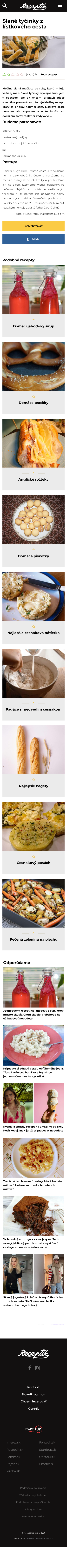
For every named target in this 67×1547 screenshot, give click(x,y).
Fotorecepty (48, 74)
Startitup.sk (47, 1449)
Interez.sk (13, 1442)
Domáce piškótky (33, 556)
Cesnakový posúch (33, 863)
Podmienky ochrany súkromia (33, 1502)
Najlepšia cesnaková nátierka (33, 633)
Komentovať (34, 226)
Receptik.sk (15, 1449)
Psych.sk (13, 1464)
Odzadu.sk (47, 1457)
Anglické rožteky (33, 479)
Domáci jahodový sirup (33, 326)
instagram (46, 213)
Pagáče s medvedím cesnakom (33, 709)
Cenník (33, 1408)
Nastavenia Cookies (33, 1516)
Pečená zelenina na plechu (33, 939)
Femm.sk (13, 1457)
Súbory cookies (33, 1509)
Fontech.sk (47, 1442)
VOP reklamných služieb (33, 1495)
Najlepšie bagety (33, 786)
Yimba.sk (13, 1471)
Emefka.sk (46, 1464)
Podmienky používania (33, 1487)
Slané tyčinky (30, 93)
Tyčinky (7, 203)
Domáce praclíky (33, 403)
